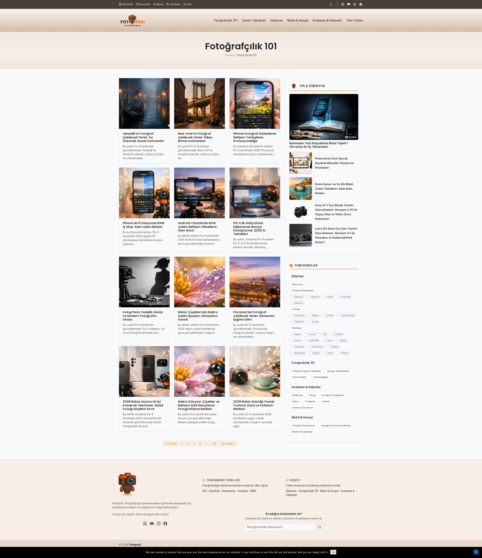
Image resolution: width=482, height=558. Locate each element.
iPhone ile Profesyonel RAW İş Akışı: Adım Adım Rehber (143, 225)
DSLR (328, 296)
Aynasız (314, 296)
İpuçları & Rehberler (337, 371)
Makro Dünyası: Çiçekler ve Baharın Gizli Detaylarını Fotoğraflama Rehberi (199, 405)
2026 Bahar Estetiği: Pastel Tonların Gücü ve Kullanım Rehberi (253, 405)
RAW (253, 490)
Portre (328, 315)
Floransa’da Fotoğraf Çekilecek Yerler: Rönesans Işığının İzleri (254, 316)
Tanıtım (325, 401)
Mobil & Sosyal (297, 20)
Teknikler (175, 4)
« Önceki (171, 443)
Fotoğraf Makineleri (302, 290)
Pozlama (243, 490)
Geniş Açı (297, 315)
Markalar (296, 328)
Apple (295, 334)
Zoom (313, 321)
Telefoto (297, 321)
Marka (160, 4)
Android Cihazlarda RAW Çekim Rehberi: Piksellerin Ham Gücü (197, 227)
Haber (294, 401)
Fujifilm (337, 334)
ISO (205, 490)
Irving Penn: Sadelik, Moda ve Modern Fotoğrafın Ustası (143, 316)
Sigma (314, 353)
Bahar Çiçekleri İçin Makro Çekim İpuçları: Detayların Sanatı (198, 316)
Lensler (295, 309)
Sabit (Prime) (346, 315)
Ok (333, 552)
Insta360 (312, 340)
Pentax (333, 346)
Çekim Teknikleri (254, 20)
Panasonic (316, 346)
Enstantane (229, 490)
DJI (323, 334)
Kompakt (344, 296)
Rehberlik (127, 4)
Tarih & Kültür (298, 377)
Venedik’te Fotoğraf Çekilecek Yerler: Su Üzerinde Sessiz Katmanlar (143, 137)
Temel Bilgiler (319, 377)
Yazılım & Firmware (301, 407)
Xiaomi (343, 353)
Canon (310, 334)
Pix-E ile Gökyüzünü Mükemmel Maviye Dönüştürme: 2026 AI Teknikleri (249, 228)
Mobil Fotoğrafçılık (301, 431)
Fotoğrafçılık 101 (225, 20)
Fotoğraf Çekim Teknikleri (305, 371)
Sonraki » (228, 443)
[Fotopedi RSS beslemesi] (342, 4)
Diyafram (214, 490)
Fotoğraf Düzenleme (302, 425)
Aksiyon (297, 296)
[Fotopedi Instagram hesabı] (354, 4)
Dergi (311, 395)
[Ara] (319, 527)
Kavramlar (144, 4)
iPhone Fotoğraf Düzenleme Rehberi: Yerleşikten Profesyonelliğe (254, 137)
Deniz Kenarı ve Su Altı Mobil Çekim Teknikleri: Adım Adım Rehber (334, 188)
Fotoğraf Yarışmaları (332, 395)
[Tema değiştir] (331, 4)
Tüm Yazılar (354, 20)
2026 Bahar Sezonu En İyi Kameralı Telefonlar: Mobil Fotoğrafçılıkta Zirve (143, 405)
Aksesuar (296, 284)
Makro (314, 315)
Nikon (341, 340)
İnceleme (310, 401)
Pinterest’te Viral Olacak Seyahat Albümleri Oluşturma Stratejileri (334, 163)
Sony (328, 353)
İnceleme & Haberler (327, 20)
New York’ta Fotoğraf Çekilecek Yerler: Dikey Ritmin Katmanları (195, 137)
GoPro (296, 340)
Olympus (297, 346)
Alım (189, 4)
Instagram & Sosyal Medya (335, 425)
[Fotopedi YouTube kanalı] (348, 4)
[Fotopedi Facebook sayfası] (360, 4)
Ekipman (277, 20)
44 (214, 443)
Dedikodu (296, 395)
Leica (327, 340)
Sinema (297, 303)
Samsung (298, 353)
